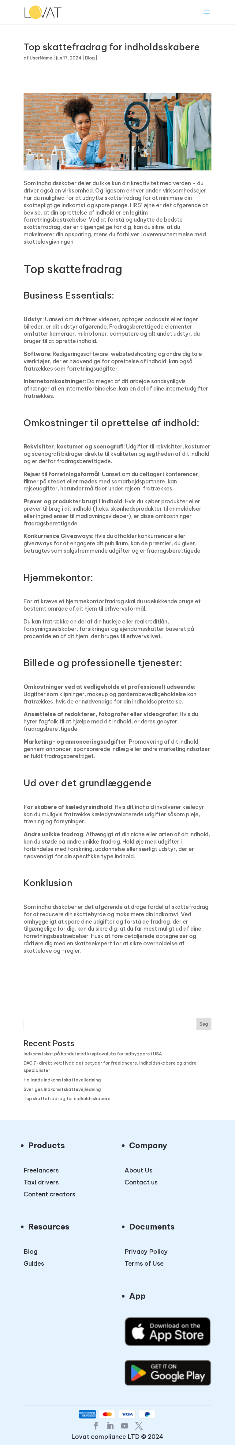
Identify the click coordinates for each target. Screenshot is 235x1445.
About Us (138, 1170)
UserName (41, 58)
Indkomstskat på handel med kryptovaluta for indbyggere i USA (93, 1054)
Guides (34, 1263)
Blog (90, 58)
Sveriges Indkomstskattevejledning (62, 1089)
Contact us (141, 1182)
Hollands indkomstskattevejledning (62, 1080)
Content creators (49, 1194)
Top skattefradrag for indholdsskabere (67, 1098)
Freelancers (41, 1170)
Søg (204, 1024)
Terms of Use (144, 1263)
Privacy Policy (146, 1251)
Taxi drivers (41, 1182)
